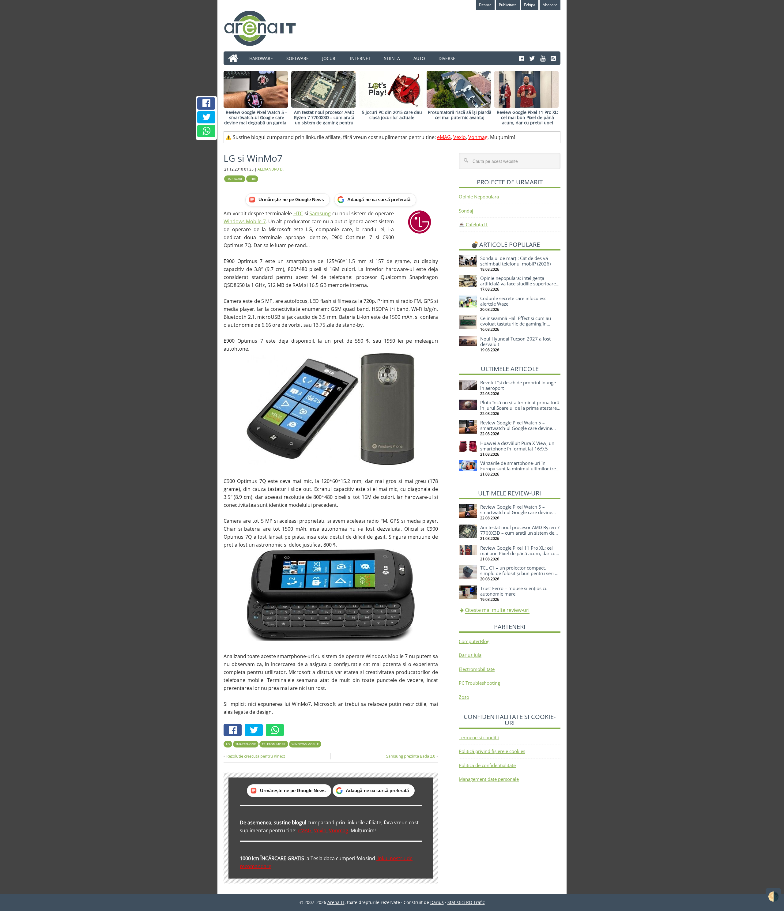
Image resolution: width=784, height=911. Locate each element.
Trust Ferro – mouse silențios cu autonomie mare (514, 591)
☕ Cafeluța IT (473, 224)
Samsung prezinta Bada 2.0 (410, 756)
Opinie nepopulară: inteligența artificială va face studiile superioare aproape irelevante (518, 283)
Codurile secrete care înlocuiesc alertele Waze (513, 301)
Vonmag (478, 137)
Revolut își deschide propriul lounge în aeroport (518, 385)
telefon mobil (274, 744)
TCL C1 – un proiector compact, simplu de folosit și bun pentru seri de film (520, 573)
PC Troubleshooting (479, 683)
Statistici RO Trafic (466, 902)
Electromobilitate (477, 669)
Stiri (252, 179)
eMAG (444, 137)
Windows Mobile (305, 744)
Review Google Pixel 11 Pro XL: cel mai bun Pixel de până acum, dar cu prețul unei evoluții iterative (527, 119)
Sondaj (466, 211)
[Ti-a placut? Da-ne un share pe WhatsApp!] (206, 131)
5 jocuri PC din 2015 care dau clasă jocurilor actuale (392, 114)
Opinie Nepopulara (479, 197)
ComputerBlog (474, 641)
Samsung (320, 213)
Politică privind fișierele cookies (492, 751)
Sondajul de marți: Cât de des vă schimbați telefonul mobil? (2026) (515, 261)
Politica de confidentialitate (487, 765)
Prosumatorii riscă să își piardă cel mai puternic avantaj (460, 114)
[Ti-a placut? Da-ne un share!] (206, 103)
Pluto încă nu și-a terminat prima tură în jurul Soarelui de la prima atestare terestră (519, 407)
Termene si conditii (479, 737)
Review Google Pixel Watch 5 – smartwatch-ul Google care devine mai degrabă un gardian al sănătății (256, 119)
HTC (298, 213)
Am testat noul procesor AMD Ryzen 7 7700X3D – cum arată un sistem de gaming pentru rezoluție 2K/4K (324, 119)
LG (228, 744)
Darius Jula (470, 655)
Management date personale (489, 779)
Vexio (459, 137)
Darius (437, 902)
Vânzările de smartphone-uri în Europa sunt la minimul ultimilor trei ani (518, 468)
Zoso (464, 697)
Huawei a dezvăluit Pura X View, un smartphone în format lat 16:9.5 (517, 446)
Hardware (235, 179)
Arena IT (265, 28)
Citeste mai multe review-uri (497, 610)
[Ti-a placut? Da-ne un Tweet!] (206, 117)
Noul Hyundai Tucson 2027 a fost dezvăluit (515, 341)
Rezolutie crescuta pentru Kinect (255, 756)
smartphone (246, 744)
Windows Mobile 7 (245, 221)
